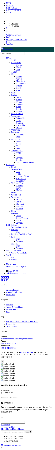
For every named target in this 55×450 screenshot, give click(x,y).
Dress (13, 192)
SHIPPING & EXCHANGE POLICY (22, 322)
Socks (18, 144)
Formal (19, 76)
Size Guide (10, 294)
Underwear (15, 130)
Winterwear (16, 116)
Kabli (18, 67)
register (23, 266)
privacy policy (12, 309)
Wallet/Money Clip (13, 35)
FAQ (8, 312)
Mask (18, 141)
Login (16, 26)
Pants (18, 220)
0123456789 (13, 271)
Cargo (18, 107)
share (22, 429)
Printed (19, 86)
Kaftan (19, 190)
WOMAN (10, 5)
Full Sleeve (20, 83)
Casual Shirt (21, 178)
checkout (17, 445)
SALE (8, 12)
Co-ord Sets (16, 195)
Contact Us (10, 324)
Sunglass (9, 44)
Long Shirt (20, 181)
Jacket (18, 120)
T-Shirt (14, 72)
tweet (10, 429)
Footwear (15, 132)
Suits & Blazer (17, 113)
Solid (18, 88)
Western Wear (17, 169)
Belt (18, 148)
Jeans (18, 97)
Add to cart (5, 425)
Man (18, 232)
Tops (18, 171)
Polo (13, 93)
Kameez (19, 185)
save (16, 429)
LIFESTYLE (11, 8)
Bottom (14, 95)
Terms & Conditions (14, 307)
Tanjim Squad (17, 151)
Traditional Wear (18, 183)
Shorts (18, 109)
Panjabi (19, 65)
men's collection (12, 290)
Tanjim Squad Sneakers (25, 162)
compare (4, 427)
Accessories (16, 139)
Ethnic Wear (16, 62)
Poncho (19, 206)
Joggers (19, 104)
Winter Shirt (21, 118)
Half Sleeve (21, 81)
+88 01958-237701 (9, 343)
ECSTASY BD (26, 352)
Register (14, 23)
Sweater (19, 123)
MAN (8, 3)
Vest (18, 69)
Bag (7, 42)
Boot (18, 137)
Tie (17, 146)
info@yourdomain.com (16, 273)
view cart (7, 445)
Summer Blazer (22, 176)
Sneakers (20, 134)
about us (9, 305)
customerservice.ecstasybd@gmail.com (17, 339)
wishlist (11, 427)
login (18, 266)
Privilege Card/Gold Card (16, 39)
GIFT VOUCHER (13, 10)
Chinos (19, 100)
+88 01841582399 (8, 348)
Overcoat (20, 204)
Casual (19, 79)
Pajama (19, 111)
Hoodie (19, 127)
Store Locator (11, 326)
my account (10, 266)
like (4, 429)
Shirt (13, 74)
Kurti (18, 188)
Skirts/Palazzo (22, 218)
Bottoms (14, 213)
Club (18, 90)
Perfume (9, 37)
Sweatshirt (20, 125)
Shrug (13, 211)
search (28, 432)
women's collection (14, 292)
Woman (19, 241)
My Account (11, 264)
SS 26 (13, 60)
